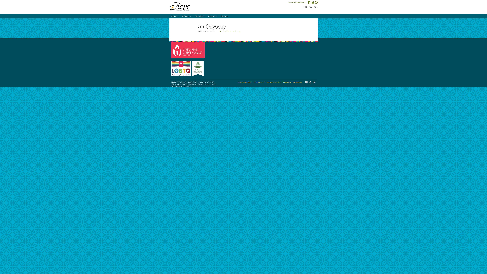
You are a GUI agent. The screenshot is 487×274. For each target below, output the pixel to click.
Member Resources (296, 2)
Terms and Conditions (292, 82)
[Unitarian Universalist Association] (188, 50)
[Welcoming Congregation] (181, 67)
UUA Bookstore (245, 82)
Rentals (212, 16)
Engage (186, 16)
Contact (199, 16)
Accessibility (259, 82)
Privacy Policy (274, 82)
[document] (243, 28)
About (174, 16)
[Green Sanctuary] (198, 67)
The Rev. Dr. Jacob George (230, 32)
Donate (224, 16)
